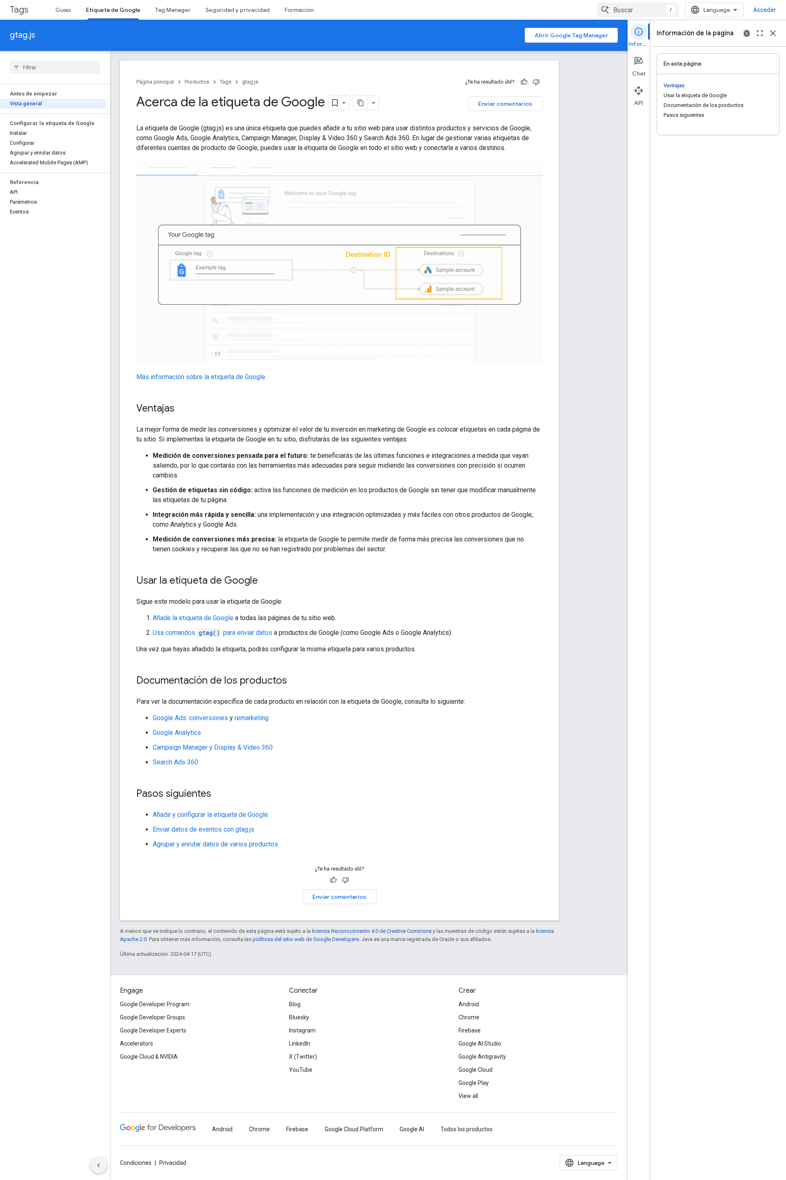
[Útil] (524, 82)
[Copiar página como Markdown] (360, 103)
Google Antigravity (482, 1056)
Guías (63, 10)
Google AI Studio (479, 1043)
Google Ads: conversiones (190, 718)
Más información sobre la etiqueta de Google (200, 377)
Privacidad (172, 1163)
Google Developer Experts (153, 1030)
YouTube (300, 1069)
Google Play (473, 1083)
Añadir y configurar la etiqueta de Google (210, 814)
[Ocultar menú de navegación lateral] (98, 1165)
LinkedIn (299, 1043)
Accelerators (136, 1043)
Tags (19, 9)
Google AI (412, 1129)
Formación (299, 10)
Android (468, 1004)
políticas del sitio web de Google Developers (306, 939)
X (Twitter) (303, 1056)
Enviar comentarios (505, 103)
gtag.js (22, 35)
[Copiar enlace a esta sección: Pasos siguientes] (219, 794)
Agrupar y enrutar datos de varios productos (215, 844)
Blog (294, 1004)
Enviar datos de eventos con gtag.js (203, 829)
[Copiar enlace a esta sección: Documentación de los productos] (295, 681)
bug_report (747, 33)
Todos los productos (466, 1129)
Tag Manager (173, 10)
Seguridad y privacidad (238, 10)
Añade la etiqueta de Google (193, 618)
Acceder (764, 10)
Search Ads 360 (175, 762)
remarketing (252, 718)
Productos (197, 82)
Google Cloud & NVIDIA (149, 1056)
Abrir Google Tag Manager (571, 35)
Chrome (468, 1017)
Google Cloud (475, 1069)
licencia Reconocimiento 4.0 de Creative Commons (371, 931)
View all (468, 1096)
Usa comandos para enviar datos (212, 633)
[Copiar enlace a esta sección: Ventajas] (182, 409)
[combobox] (638, 9)
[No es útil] (536, 82)
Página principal (155, 82)
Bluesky (299, 1017)
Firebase (469, 1030)
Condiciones (135, 1163)
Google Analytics (177, 733)
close (773, 33)
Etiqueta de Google (113, 10)
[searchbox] (55, 67)
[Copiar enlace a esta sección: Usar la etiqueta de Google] (266, 581)
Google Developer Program (155, 1004)
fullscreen (760, 33)
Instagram (302, 1030)
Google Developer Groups (152, 1017)
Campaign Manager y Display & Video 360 (213, 747)
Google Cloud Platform (354, 1129)
